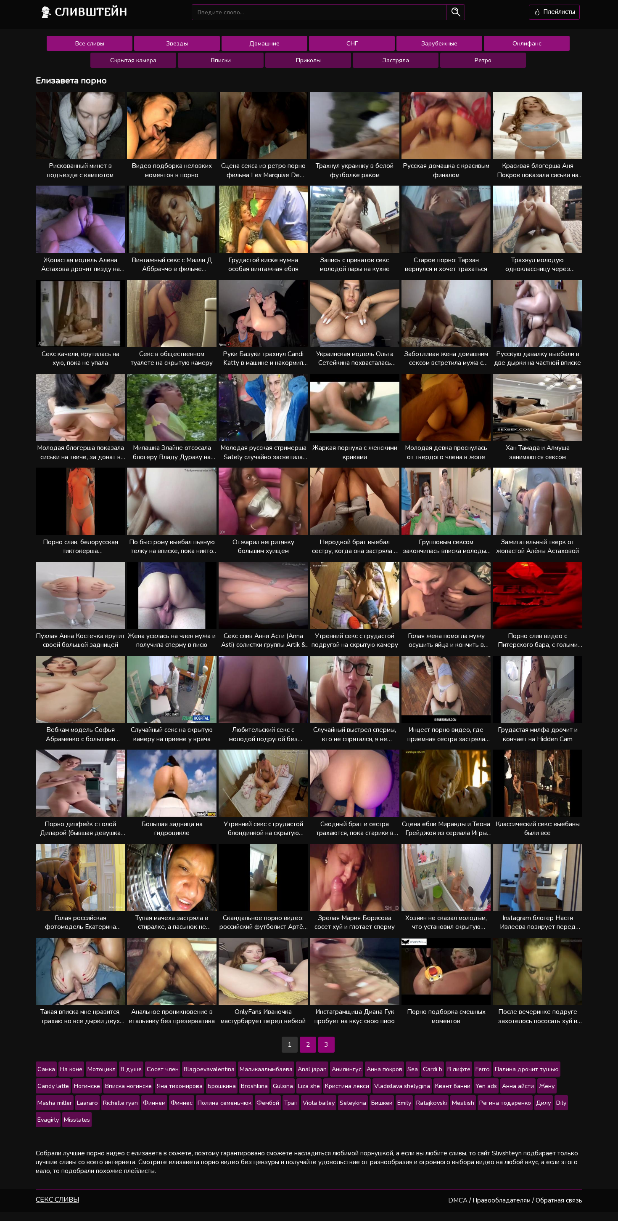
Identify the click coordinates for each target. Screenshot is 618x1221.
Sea (412, 1069)
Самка (46, 1069)
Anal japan (312, 1069)
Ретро (483, 60)
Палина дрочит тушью (527, 1069)
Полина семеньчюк (224, 1103)
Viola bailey (319, 1103)
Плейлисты (558, 12)
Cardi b (432, 1069)
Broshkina (254, 1086)
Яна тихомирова (180, 1086)
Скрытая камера (133, 60)
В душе (131, 1069)
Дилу (543, 1103)
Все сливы (89, 43)
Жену (547, 1086)
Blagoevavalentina (209, 1069)
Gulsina (283, 1086)
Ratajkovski (431, 1103)
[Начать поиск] (455, 12)
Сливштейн (91, 11)
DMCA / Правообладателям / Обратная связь (515, 1200)
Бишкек (381, 1103)
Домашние (264, 43)
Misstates (77, 1119)
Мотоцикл (101, 1069)
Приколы (308, 60)
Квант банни (452, 1086)
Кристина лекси (347, 1086)
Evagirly (48, 1119)
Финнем (154, 1103)
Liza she (309, 1086)
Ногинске (87, 1086)
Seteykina (353, 1103)
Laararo (87, 1103)
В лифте (458, 1069)
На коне (71, 1069)
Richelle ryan (120, 1103)
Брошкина (222, 1086)
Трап (291, 1103)
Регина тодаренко (505, 1103)
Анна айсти (518, 1086)
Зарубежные (439, 43)
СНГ (352, 43)
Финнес (182, 1103)
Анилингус (347, 1069)
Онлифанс (526, 43)
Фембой (267, 1103)
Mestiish (463, 1103)
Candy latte (53, 1086)
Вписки (221, 60)
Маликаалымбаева (266, 1069)
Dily (561, 1103)
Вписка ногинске (128, 1086)
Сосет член (163, 1069)
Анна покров (384, 1069)
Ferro (482, 1069)
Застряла (396, 60)
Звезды (177, 43)
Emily (404, 1103)
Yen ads (486, 1086)
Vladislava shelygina (402, 1086)
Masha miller (54, 1103)
